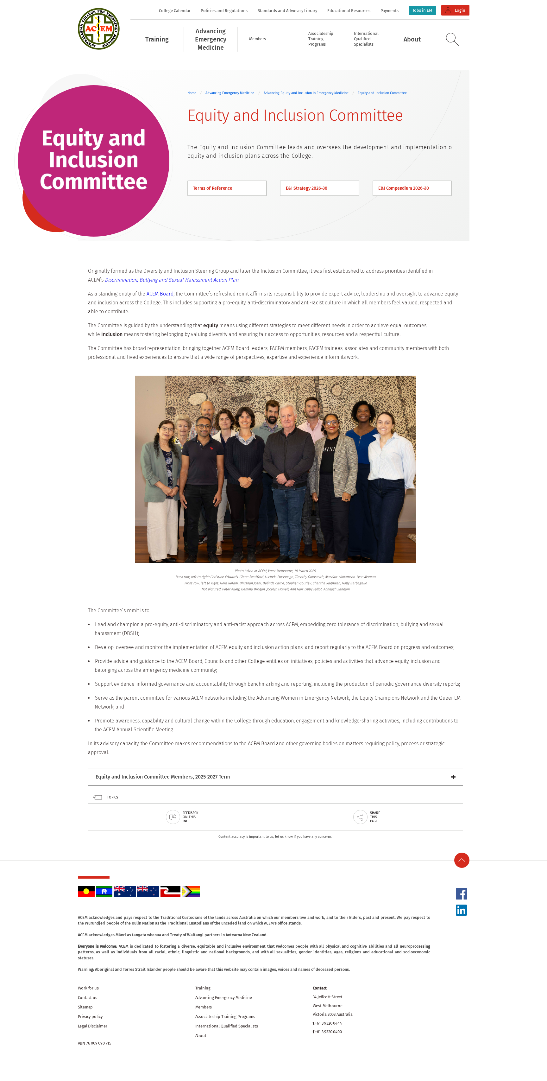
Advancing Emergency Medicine (229, 93)
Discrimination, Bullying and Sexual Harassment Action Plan (171, 280)
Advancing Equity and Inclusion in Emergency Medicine (306, 93)
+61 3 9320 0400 (328, 1031)
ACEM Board (160, 294)
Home (191, 93)
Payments (389, 10)
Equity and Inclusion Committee (382, 93)
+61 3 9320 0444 (328, 1023)
